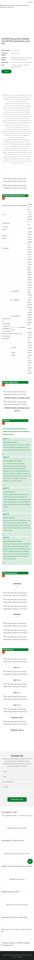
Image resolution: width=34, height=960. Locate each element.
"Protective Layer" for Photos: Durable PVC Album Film (15, 944)
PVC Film (30, 207)
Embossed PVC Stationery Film (12, 841)
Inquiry (6, 71)
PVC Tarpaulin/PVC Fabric (9, 815)
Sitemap (20, 957)
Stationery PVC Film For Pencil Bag (14, 917)
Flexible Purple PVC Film (10, 892)
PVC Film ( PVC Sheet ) (25, 815)
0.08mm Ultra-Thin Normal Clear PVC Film (17, 866)
